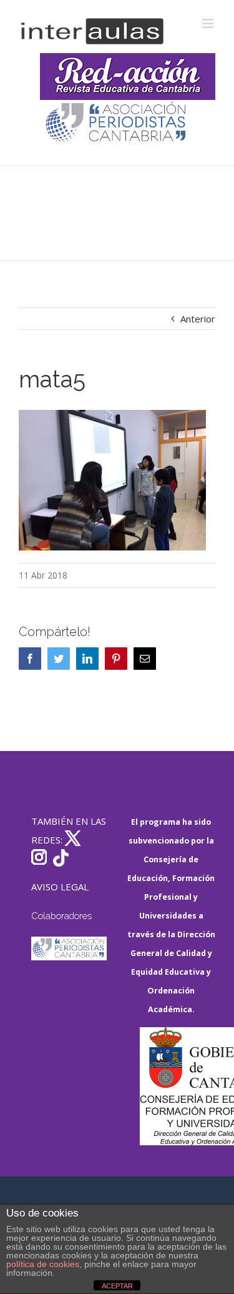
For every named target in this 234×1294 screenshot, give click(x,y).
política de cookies (42, 1264)
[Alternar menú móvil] (208, 23)
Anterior (197, 318)
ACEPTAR (117, 1286)
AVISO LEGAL (60, 886)
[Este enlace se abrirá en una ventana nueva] (178, 1086)
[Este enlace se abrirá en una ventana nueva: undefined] (117, 123)
